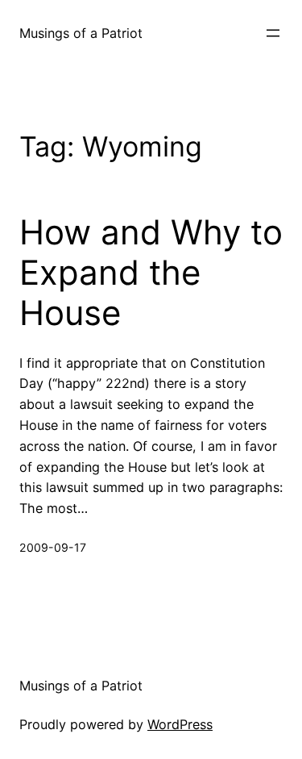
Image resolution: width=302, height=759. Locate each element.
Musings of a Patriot (81, 33)
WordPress (180, 724)
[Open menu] (273, 33)
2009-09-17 (52, 547)
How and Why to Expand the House (151, 273)
